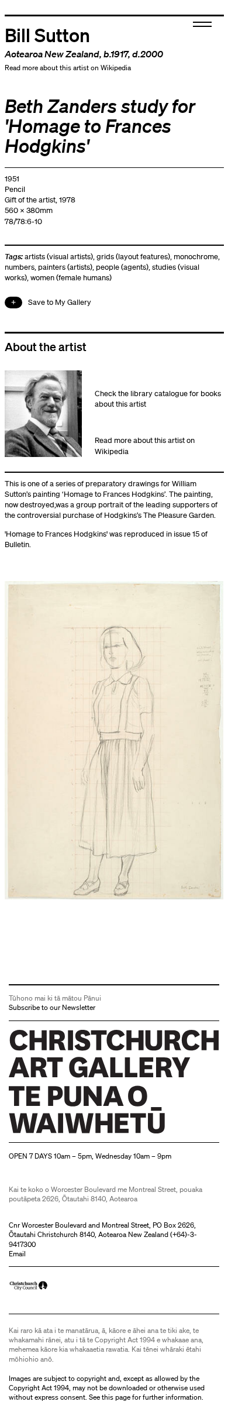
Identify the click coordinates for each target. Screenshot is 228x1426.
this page (116, 1397)
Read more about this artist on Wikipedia (68, 68)
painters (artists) (65, 267)
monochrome (196, 257)
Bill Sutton (47, 34)
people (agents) (122, 267)
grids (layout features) (133, 257)
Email (17, 1254)
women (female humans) (71, 278)
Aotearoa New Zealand (52, 54)
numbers (19, 267)
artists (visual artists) (59, 257)
